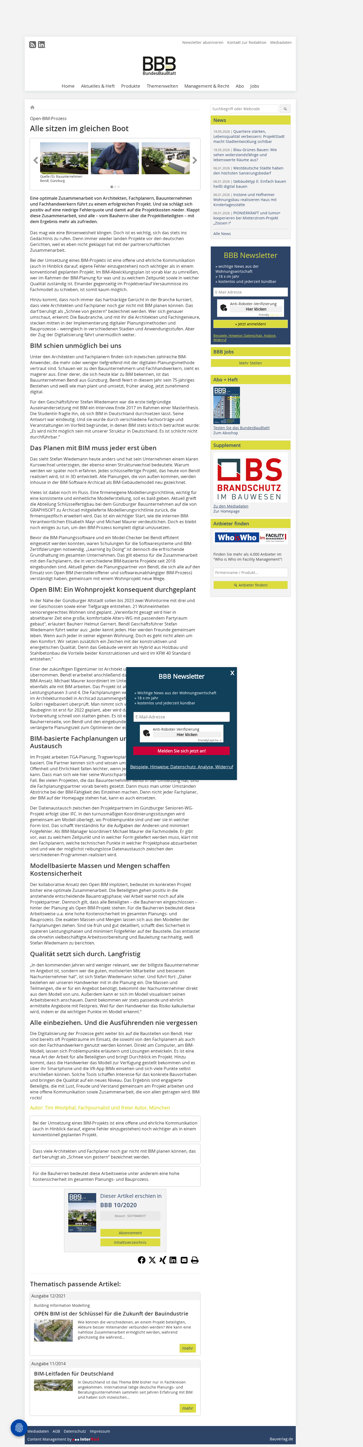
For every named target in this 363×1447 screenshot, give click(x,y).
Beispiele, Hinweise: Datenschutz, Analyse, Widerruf (181, 766)
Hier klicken (187, 734)
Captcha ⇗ (209, 740)
